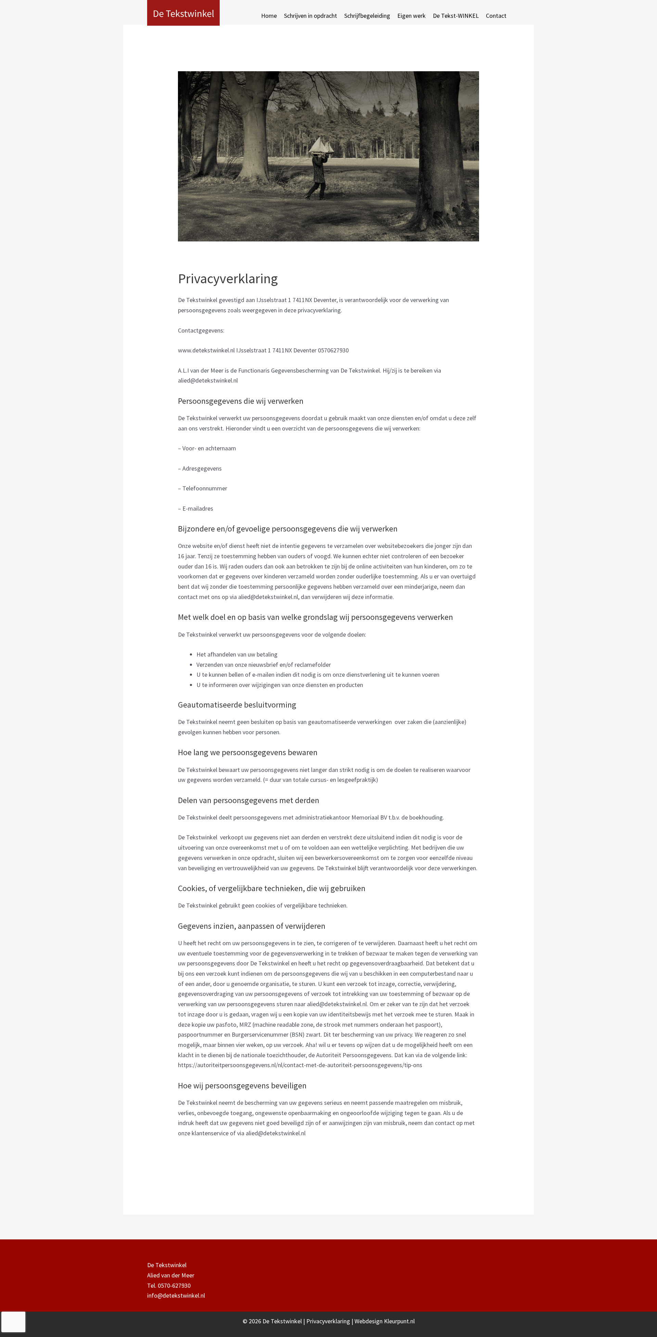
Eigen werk (411, 16)
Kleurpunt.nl (399, 1321)
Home (269, 16)
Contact (496, 16)
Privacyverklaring (328, 1321)
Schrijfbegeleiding (367, 16)
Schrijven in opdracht (310, 16)
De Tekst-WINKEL (456, 16)
